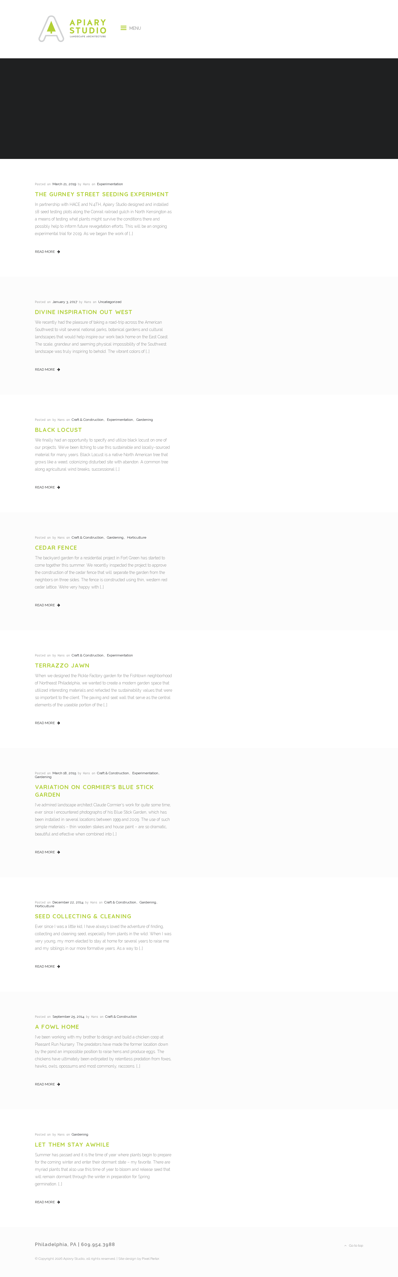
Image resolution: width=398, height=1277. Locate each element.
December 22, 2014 (67, 902)
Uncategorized (109, 302)
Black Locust (58, 429)
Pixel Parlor (150, 1259)
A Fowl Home (57, 1026)
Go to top (355, 1245)
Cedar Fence (56, 547)
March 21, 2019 (64, 184)
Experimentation (110, 184)
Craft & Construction (87, 420)
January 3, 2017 (64, 302)
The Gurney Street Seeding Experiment (102, 194)
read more (45, 252)
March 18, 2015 (64, 773)
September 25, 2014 (68, 1017)
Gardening (144, 420)
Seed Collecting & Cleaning (83, 916)
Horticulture (136, 537)
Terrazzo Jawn (62, 665)
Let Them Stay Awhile (72, 1144)
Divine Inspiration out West (84, 312)
